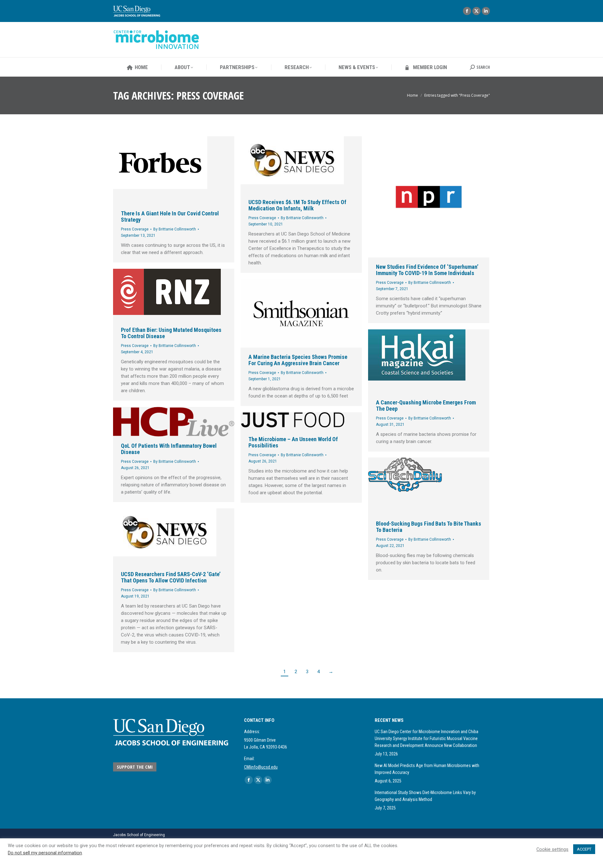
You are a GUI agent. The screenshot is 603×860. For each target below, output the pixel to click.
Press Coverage (135, 229)
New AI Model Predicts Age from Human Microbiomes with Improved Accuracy (427, 769)
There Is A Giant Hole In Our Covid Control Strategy (170, 216)
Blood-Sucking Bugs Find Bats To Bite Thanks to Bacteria (428, 526)
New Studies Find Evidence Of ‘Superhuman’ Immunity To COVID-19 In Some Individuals (427, 269)
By (174, 229)
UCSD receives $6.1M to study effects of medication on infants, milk (297, 205)
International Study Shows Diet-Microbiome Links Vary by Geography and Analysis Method (425, 796)
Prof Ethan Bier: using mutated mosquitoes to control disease (171, 333)
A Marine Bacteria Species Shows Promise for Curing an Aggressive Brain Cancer (297, 360)
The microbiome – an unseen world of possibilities (293, 442)
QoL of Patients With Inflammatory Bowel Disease (169, 448)
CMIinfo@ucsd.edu (261, 767)
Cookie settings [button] (552, 849)
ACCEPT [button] (584, 849)
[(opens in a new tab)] (173, 170)
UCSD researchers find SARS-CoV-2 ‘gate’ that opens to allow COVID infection (170, 577)
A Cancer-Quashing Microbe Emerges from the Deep (426, 405)
